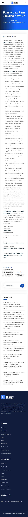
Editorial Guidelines (6, 434)
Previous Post (7, 271)
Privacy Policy (5, 450)
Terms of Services (6, 453)
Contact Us (4, 431)
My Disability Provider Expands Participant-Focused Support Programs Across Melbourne (13, 334)
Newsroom (4, 443)
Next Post (20, 274)
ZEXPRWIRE (7, 42)
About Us (3, 428)
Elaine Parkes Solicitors (10, 211)
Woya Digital (7, 230)
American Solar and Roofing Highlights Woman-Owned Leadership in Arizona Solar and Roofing (13, 382)
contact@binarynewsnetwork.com (13, 501)
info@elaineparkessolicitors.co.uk (14, 243)
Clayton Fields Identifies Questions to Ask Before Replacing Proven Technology (13, 356)
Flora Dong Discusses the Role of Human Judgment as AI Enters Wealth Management (14, 374)
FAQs (2, 437)
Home (15, 20)
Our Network (4, 447)
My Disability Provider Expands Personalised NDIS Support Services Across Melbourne (13, 342)
